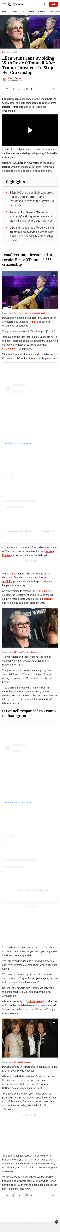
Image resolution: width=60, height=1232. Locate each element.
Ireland (34, 358)
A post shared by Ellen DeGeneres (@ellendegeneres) (30, 531)
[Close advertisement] (57, 1222)
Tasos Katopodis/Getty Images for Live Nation (31, 313)
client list (48, 598)
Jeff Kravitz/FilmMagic (23, 1062)
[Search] (45, 4)
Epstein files (43, 590)
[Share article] (54, 275)
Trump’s (33, 321)
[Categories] (4, 4)
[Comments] (26, 89)
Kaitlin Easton (14, 78)
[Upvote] (7, 89)
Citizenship (8, 348)
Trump (12, 573)
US (3, 52)
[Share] (53, 89)
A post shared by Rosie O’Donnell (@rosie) (30, 890)
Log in (53, 4)
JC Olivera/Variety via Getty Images (27, 652)
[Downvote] (13, 89)
